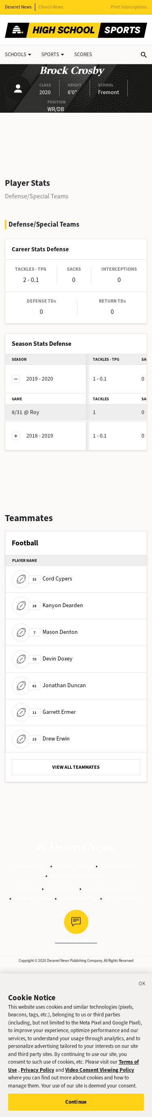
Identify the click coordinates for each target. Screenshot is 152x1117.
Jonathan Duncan (59, 685)
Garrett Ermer (54, 712)
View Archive (122, 898)
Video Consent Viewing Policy (99, 1070)
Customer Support (110, 888)
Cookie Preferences (77, 875)
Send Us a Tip (78, 898)
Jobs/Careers (33, 898)
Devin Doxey (52, 659)
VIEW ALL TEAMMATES (76, 767)
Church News (51, 7)
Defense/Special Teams (37, 196)
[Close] (142, 985)
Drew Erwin (51, 739)
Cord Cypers (52, 579)
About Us (26, 888)
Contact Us (61, 888)
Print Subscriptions (129, 7)
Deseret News (18, 7)
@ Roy (25, 412)
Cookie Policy (119, 866)
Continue (76, 1101)
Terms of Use (29, 866)
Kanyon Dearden (57, 605)
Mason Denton (56, 632)
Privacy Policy (74, 866)
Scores (83, 54)
